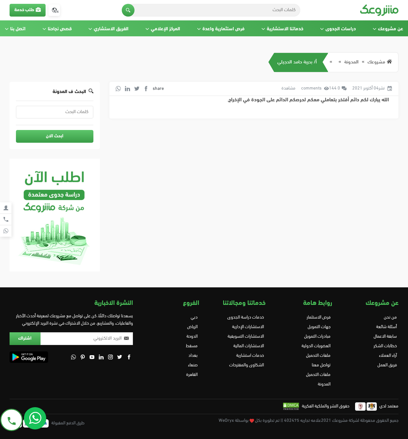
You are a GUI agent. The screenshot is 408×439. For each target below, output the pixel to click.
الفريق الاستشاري (111, 29)
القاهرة (192, 374)
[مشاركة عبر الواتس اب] (118, 88)
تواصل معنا (321, 365)
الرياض (192, 327)
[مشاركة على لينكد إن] (127, 88)
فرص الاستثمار (318, 317)
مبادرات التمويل (317, 336)
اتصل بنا (18, 29)
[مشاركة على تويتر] (136, 88)
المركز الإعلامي (165, 29)
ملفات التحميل (318, 355)
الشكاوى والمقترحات (246, 365)
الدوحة (192, 336)
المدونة (351, 62)
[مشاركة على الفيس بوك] (146, 88)
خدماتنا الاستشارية (285, 29)
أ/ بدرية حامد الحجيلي (297, 62)
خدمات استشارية (250, 355)
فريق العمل (387, 365)
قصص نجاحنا (60, 29)
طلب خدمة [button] (24, 10)
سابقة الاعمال (385, 336)
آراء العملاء (388, 355)
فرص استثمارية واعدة (223, 29)
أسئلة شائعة (386, 327)
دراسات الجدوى (340, 29)
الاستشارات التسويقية (246, 336)
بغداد (193, 355)
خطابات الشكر (385, 346)
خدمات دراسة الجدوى (245, 317)
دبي (194, 317)
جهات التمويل (319, 327)
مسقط (192, 346)
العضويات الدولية (316, 346)
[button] (128, 10)
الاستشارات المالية (248, 346)
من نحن (390, 317)
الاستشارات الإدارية (248, 327)
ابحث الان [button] (54, 136)
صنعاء (193, 365)
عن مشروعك (390, 29)
